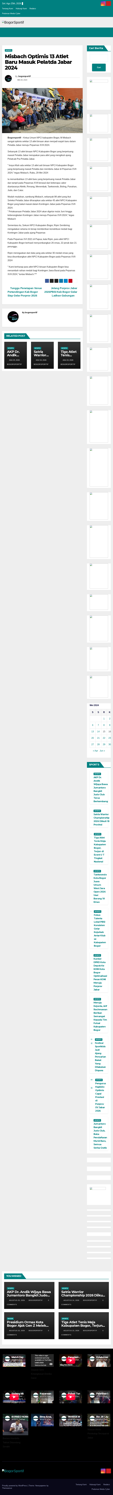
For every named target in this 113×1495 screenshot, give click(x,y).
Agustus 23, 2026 (17, 1330)
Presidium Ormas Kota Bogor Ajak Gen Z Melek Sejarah (26, 1325)
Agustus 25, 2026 (17, 1300)
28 (98, 744)
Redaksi (32, 9)
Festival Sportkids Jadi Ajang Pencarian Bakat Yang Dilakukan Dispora (100, 1057)
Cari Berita (96, 48)
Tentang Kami (7, 9)
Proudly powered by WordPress (15, 1486)
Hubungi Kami (21, 9)
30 (109, 744)
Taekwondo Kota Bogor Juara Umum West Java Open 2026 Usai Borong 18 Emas (100, 888)
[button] (97, 32)
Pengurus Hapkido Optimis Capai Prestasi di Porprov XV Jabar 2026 (100, 1097)
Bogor (10, 1318)
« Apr (95, 751)
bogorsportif (24, 76)
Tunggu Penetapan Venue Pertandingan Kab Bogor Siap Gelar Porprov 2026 (25, 292)
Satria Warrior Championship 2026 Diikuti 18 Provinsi (83, 1295)
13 (92, 731)
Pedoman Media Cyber (11, 13)
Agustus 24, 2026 (72, 1300)
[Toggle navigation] (108, 32)
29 (104, 744)
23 (109, 738)
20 (92, 738)
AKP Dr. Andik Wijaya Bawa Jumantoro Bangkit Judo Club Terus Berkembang (29, 1295)
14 (98, 731)
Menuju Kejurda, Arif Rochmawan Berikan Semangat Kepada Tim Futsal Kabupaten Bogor (100, 1016)
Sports (8, 50)
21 (98, 738)
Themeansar (7, 1488)
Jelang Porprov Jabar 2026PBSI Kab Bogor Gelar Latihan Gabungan (60, 292)
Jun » (102, 751)
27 (92, 744)
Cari (99, 67)
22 (104, 738)
